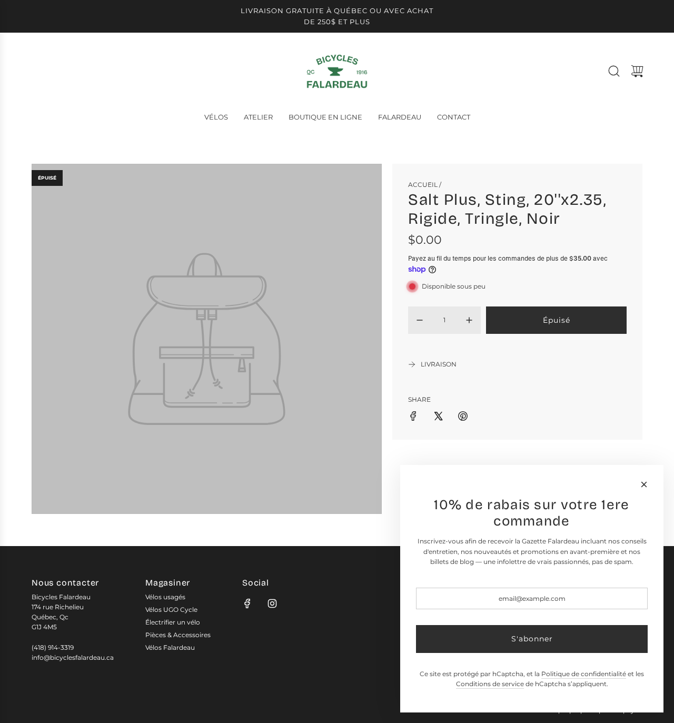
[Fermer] (644, 484)
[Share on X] (438, 417)
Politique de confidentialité (583, 674)
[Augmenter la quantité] (469, 320)
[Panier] (637, 71)
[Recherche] (614, 71)
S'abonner (532, 638)
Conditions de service (490, 684)
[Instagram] (272, 603)
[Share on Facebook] (413, 417)
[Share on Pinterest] (462, 417)
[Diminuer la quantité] (419, 320)
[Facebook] (247, 603)
